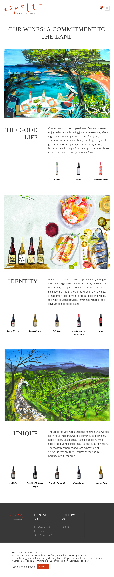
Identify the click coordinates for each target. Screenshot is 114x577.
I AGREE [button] (43, 566)
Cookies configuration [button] (24, 566)
